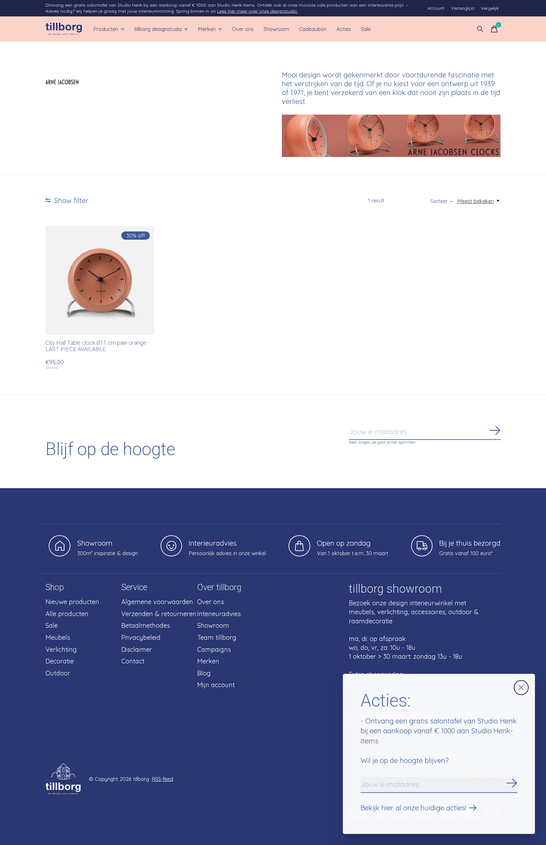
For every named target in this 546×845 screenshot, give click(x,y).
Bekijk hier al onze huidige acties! (413, 807)
